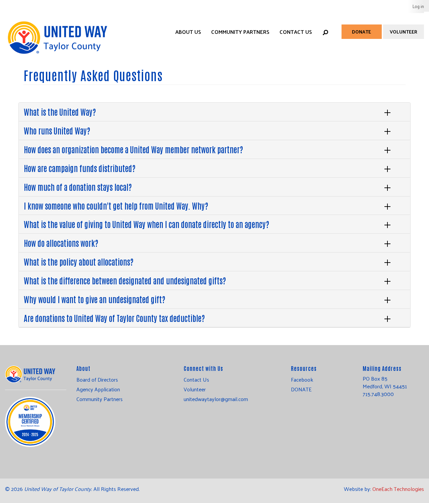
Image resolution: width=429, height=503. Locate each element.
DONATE (301, 389)
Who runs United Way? (57, 130)
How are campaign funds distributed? (79, 168)
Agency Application (98, 389)
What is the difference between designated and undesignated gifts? (125, 280)
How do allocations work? (61, 242)
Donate (361, 31)
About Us (188, 32)
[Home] (57, 31)
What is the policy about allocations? (78, 261)
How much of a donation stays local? (78, 186)
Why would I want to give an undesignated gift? (94, 299)
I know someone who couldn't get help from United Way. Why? (116, 205)
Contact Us (296, 32)
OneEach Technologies (398, 489)
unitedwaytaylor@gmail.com (216, 399)
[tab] (214, 112)
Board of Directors (97, 379)
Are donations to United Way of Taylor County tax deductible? (114, 318)
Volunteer (403, 31)
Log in (418, 6)
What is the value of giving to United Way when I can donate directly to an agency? (146, 224)
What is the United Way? (60, 111)
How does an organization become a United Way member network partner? (133, 149)
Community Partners (240, 32)
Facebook (302, 379)
